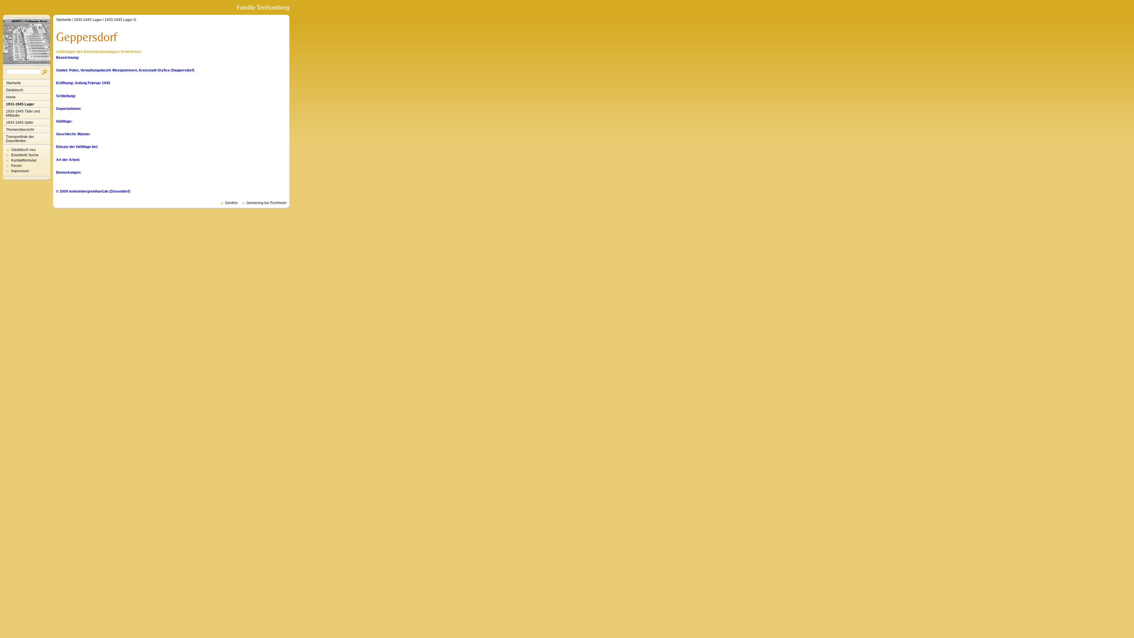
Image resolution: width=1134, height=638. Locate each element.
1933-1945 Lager (20, 104)
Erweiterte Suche (25, 155)
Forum (16, 166)
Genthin (231, 203)
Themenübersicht (20, 130)
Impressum (20, 171)
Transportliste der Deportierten (20, 139)
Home (11, 97)
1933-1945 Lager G (120, 20)
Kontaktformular (24, 160)
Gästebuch (14, 90)
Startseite (13, 83)
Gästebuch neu (23, 150)
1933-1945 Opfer (19, 123)
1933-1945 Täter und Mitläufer (23, 113)
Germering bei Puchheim (266, 203)
